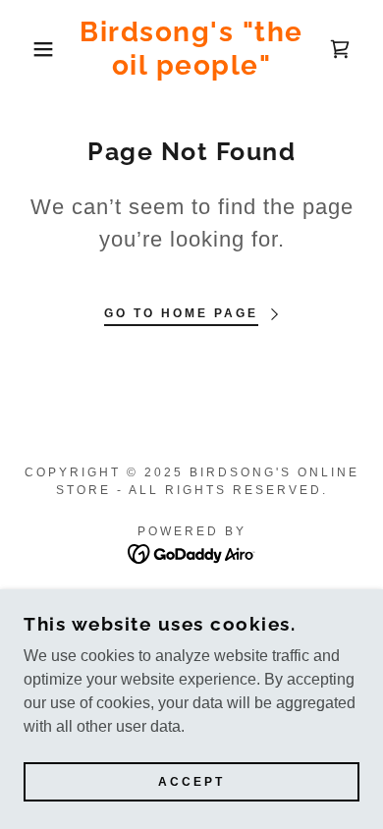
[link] (192, 49)
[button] (30, 49)
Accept (191, 782)
